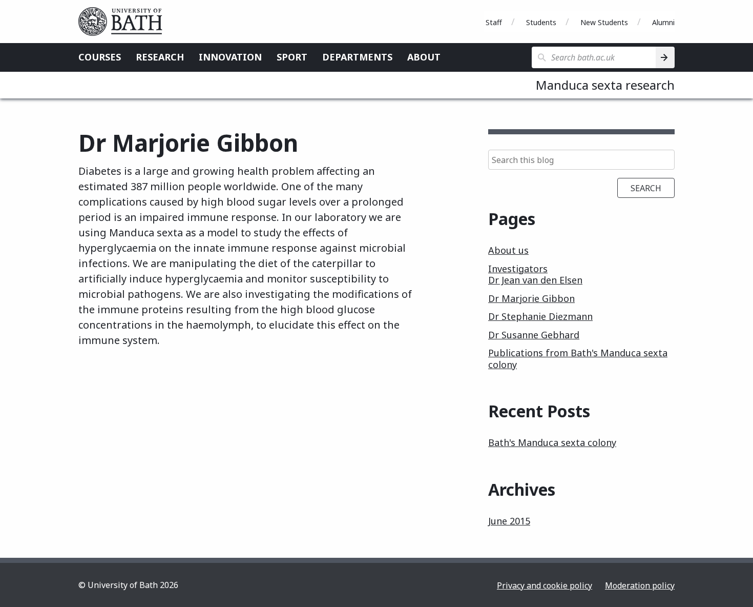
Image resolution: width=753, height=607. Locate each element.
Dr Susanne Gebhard (533, 335)
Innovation (230, 57)
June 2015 (509, 521)
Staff (494, 22)
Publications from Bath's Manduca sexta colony (577, 359)
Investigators (518, 268)
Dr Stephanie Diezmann (540, 316)
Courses (99, 57)
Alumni (663, 22)
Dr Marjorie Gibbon (531, 298)
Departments (357, 57)
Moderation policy (640, 585)
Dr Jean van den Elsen (535, 280)
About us (508, 250)
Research (160, 57)
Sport (292, 57)
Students (541, 22)
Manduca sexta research (605, 84)
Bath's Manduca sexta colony (552, 442)
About (424, 57)
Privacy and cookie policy (544, 585)
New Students (604, 22)
